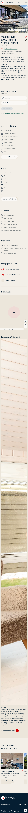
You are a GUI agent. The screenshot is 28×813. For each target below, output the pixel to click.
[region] (14, 312)
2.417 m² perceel (8, 145)
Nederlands (6, 804)
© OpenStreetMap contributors (17, 329)
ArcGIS (2, 329)
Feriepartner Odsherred (8, 730)
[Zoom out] (25, 327)
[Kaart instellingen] (25, 320)
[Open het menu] (25, 2)
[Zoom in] (25, 324)
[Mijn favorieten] (22, 2)
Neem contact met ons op (17, 113)
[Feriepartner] (7, 2)
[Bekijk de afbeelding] (14, 19)
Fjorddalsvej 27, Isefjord (10, 48)
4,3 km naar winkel (9, 221)
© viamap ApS (8, 329)
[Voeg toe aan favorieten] (25, 36)
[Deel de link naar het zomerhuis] (25, 40)
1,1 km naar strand (9, 215)
